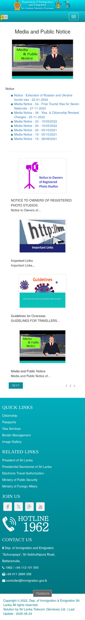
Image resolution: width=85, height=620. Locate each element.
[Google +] (29, 506)
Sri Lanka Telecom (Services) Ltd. (42, 609)
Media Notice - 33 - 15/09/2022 (35, 121)
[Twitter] (18, 506)
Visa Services (11, 428)
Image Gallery (12, 441)
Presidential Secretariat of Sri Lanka (27, 466)
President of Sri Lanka (17, 460)
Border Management (16, 435)
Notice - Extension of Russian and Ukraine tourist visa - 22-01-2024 (43, 97)
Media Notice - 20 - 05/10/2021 (35, 130)
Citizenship (9, 415)
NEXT (16, 385)
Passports (9, 422)
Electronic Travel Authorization (23, 473)
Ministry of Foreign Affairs (19, 486)
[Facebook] (7, 506)
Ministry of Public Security (19, 479)
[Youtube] (40, 506)
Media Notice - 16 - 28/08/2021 (35, 138)
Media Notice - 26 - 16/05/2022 (35, 125)
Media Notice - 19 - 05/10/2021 (35, 134)
